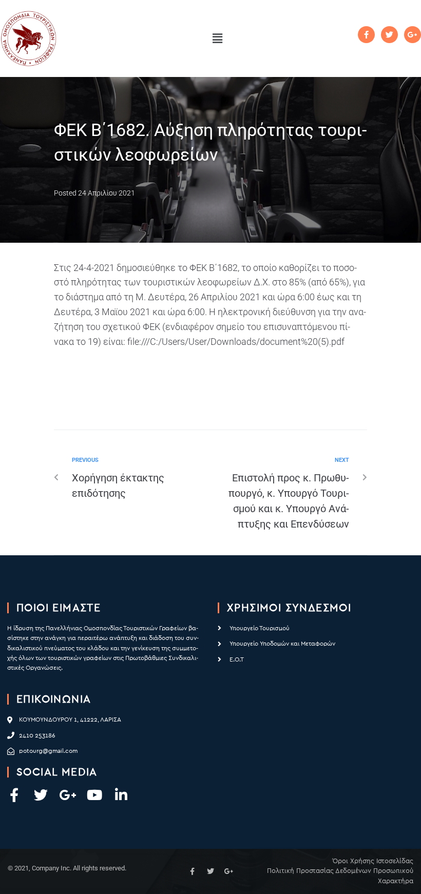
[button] (217, 38)
